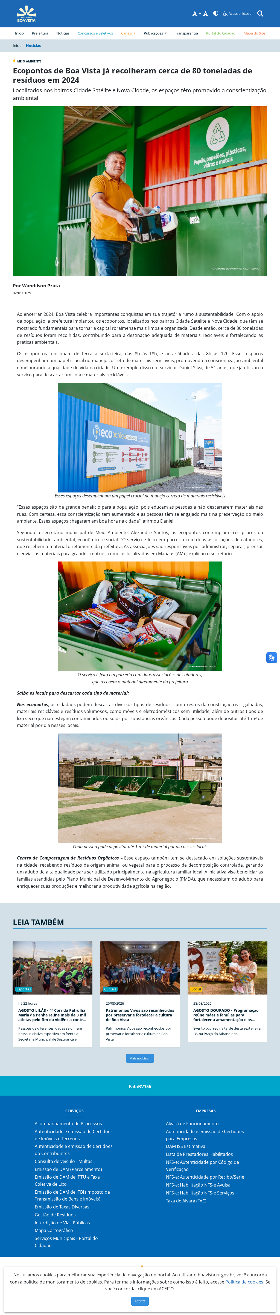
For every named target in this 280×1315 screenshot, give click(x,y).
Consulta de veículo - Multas (63, 1161)
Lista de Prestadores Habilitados (199, 1154)
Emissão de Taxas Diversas (62, 1207)
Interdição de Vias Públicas (62, 1223)
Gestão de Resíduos (55, 1215)
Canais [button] (127, 33)
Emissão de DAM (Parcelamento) (68, 1169)
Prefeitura (41, 33)
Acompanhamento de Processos (68, 1124)
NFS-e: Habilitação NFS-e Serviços (200, 1193)
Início (19, 33)
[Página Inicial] (26, 13)
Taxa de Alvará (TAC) (186, 1201)
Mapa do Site (254, 33)
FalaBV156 (140, 1087)
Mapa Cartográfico (54, 1230)
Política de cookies (244, 1282)
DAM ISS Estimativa (185, 1146)
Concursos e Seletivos (95, 33)
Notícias (62, 33)
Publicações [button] (154, 33)
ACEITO (140, 1301)
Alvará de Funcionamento (192, 1124)
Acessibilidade (239, 13)
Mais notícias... (140, 1058)
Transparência (186, 33)
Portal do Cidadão (220, 33)
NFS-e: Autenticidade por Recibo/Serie (205, 1177)
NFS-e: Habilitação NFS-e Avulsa (198, 1185)
